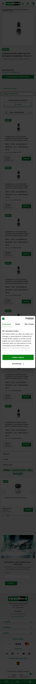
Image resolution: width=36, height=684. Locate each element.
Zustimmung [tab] (6, 324)
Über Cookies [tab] (29, 324)
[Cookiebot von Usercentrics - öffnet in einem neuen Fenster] (25, 318)
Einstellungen (17, 364)
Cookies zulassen (18, 357)
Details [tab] (17, 324)
